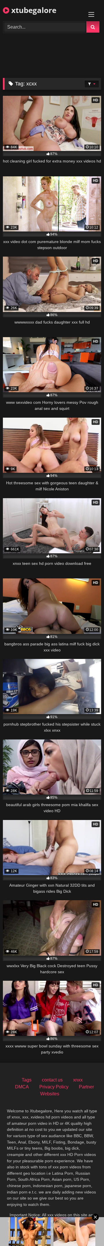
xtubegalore (32, 10)
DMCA (22, 1086)
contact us (52, 1079)
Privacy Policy (53, 1086)
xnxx (78, 1079)
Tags (26, 1079)
